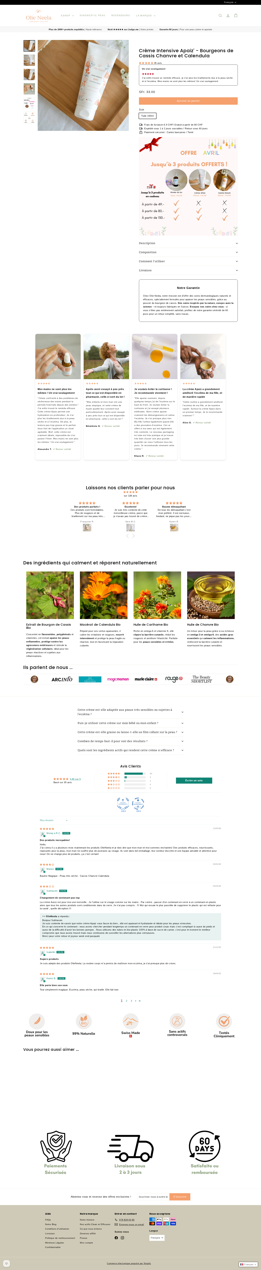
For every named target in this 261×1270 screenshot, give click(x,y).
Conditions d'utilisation (57, 1229)
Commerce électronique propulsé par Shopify (129, 1263)
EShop (66, 15)
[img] (130, 492)
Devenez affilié (88, 1233)
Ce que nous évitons (91, 1229)
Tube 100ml (147, 116)
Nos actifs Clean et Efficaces (95, 1224)
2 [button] (126, 1000)
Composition (147, 252)
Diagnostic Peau (92, 15)
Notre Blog (50, 1224)
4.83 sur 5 (75, 779)
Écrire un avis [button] (194, 780)
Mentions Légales (54, 1242)
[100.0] (123, 804)
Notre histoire (87, 1220)
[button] (146, 63)
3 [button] (131, 1000)
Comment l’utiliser (152, 261)
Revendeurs (120, 15)
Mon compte (86, 1242)
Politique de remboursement (60, 1238)
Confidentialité (52, 1247)
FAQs (48, 1220)
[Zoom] (83, 85)
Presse (83, 1238)
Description (147, 243)
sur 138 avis (130, 495)
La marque (144, 15)
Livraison (145, 270)
